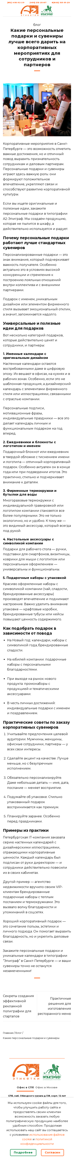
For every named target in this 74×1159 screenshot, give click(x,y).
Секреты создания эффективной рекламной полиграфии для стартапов (18, 1006)
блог (37, 25)
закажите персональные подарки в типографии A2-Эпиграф (35, 213)
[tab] (25, 1087)
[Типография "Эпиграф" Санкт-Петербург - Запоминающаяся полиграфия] (37, 10)
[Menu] (5, 10)
